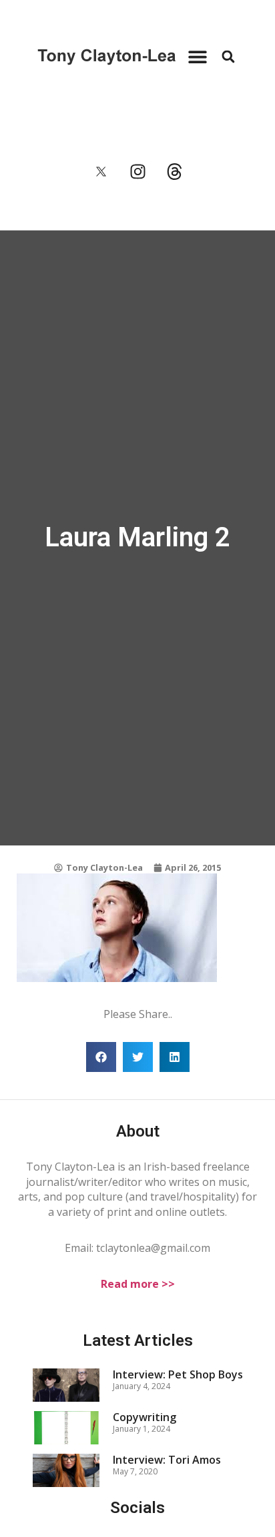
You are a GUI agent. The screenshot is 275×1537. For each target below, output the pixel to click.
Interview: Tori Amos (167, 1459)
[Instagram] (137, 172)
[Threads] (174, 172)
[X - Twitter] (100, 172)
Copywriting (144, 1417)
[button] (197, 57)
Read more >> (138, 1284)
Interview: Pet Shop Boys (178, 1374)
